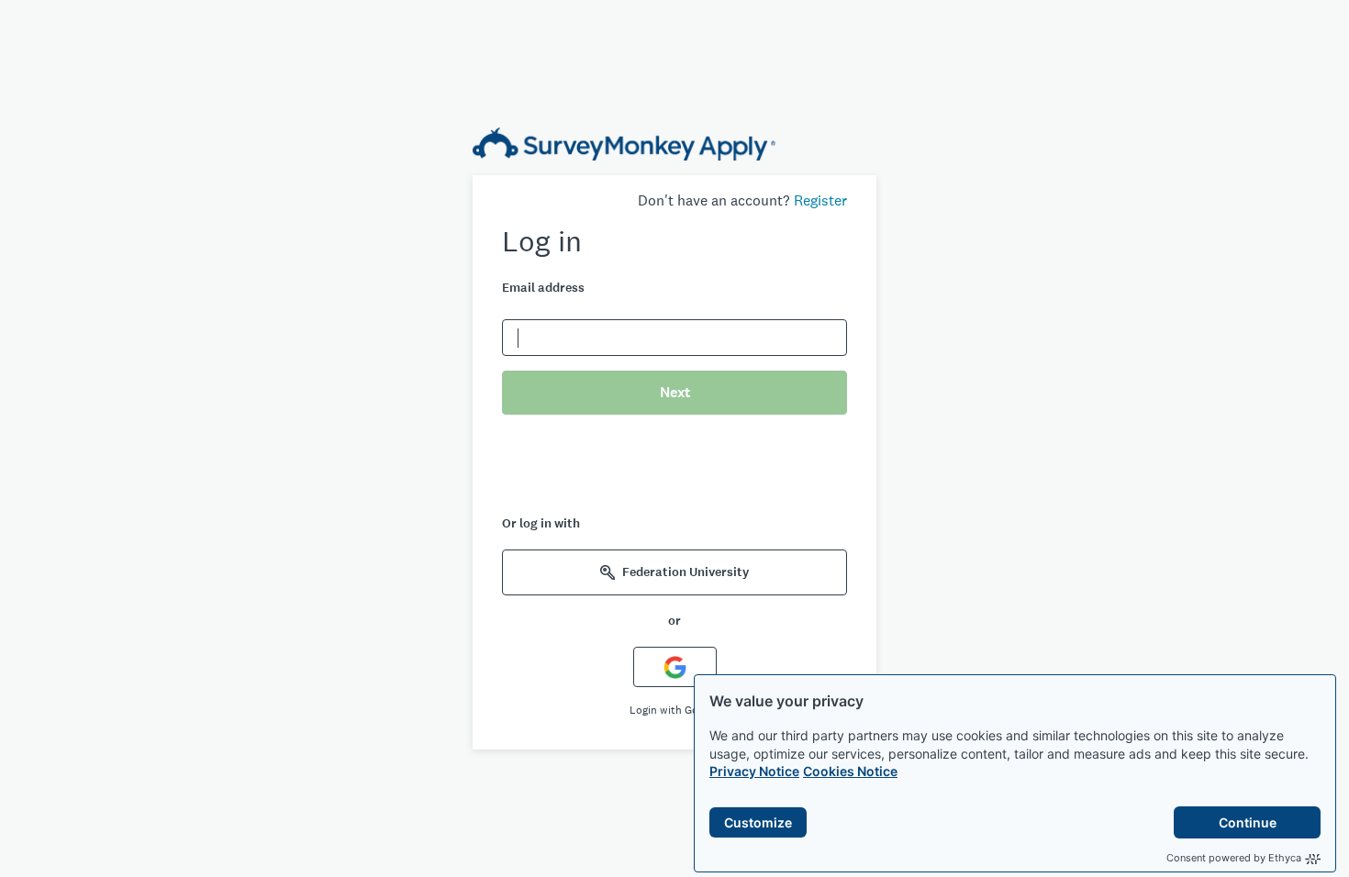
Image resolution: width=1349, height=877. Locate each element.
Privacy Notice (754, 771)
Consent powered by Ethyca (1233, 857)
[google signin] (675, 666)
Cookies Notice (850, 771)
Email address (543, 287)
